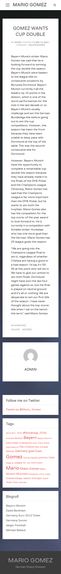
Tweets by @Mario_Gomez (23, 409)
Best (16, 443)
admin (17, 42)
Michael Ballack (16, 530)
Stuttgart (37, 478)
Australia (10, 438)
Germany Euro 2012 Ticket (23, 515)
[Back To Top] (55, 568)
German (10, 451)
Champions (25, 442)
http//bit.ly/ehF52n (39, 457)
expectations (12, 447)
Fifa (21, 447)
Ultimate (22, 482)
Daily (40, 443)
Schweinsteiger (14, 478)
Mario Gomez (29, 469)
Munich (10, 474)
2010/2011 (11, 433)
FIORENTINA (31, 447)
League (18, 462)
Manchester (37, 463)
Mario (12, 468)
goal (31, 451)
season (27, 478)
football (44, 447)
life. (24, 463)
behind (9, 443)
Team (9, 482)
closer (35, 443)
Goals (38, 451)
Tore (15, 482)
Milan (43, 469)
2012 (19, 433)
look (28, 463)
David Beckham (16, 510)
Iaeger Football (16, 525)
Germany (21, 451)
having (26, 457)
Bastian (19, 438)
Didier (46, 443)
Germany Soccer (16, 520)
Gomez (28, 329)
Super (45, 478)
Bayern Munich (44, 438)
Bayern (30, 437)
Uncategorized (36, 45)
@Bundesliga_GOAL (35, 432)
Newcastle (33, 474)
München (22, 474)
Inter (52, 457)
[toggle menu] (8, 5)
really (47, 474)
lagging (9, 463)
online (41, 474)
